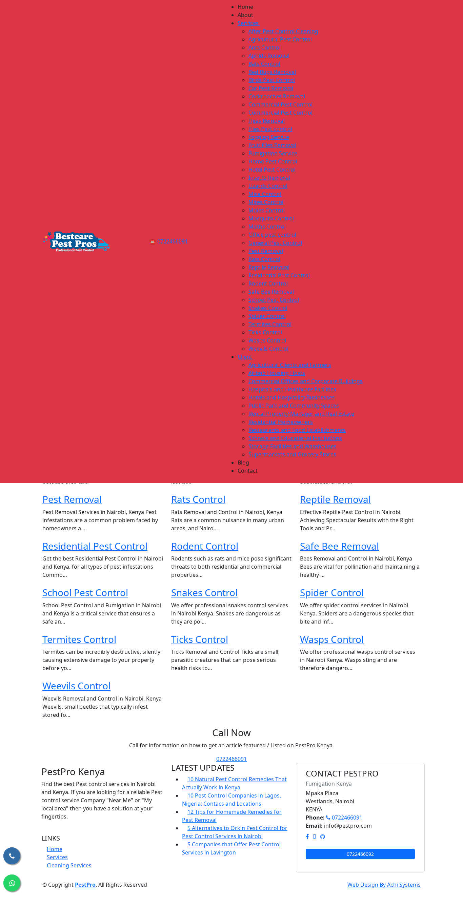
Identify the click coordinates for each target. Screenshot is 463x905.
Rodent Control (204, 545)
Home (54, 849)
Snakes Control (204, 592)
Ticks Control (199, 639)
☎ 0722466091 (168, 241)
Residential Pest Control (94, 545)
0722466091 (231, 759)
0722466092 (360, 854)
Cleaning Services (69, 865)
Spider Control (332, 592)
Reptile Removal (335, 499)
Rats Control (198, 499)
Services (57, 857)
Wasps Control (332, 639)
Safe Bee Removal (339, 545)
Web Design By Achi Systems (384, 884)
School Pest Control (85, 592)
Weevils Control (76, 685)
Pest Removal (72, 499)
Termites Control (79, 639)
